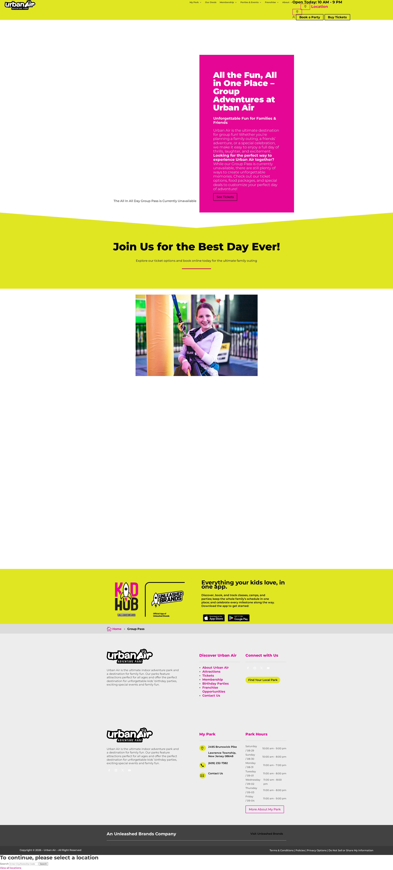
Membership (227, 2)
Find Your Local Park (262, 680)
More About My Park (265, 809)
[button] (305, 7)
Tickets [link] (208, 675)
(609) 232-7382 (218, 763)
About (285, 2)
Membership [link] (212, 679)
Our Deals (210, 2)
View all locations (10, 867)
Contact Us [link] (211, 695)
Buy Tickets (337, 17)
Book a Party (309, 17)
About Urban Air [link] (215, 667)
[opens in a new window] (247, 668)
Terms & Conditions (282, 850)
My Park (194, 2)
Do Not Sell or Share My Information (351, 850)
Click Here (214, 618)
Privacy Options (317, 850)
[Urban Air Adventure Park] (130, 662)
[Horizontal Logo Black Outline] (20, 9)
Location (319, 6)
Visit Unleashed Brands (266, 833)
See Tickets (225, 197)
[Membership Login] (293, 17)
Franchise (270, 2)
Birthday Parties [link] (215, 683)
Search (4, 863)
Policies (300, 850)
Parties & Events (249, 2)
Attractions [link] (211, 671)
